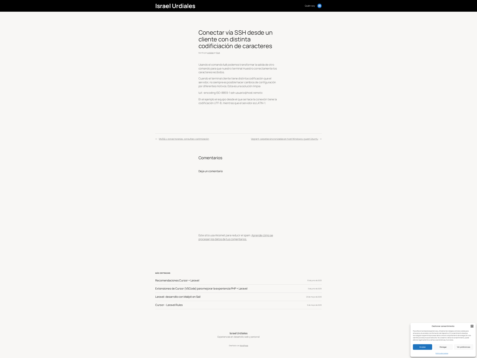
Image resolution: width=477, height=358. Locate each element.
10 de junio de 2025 (314, 280)
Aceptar (422, 347)
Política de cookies (442, 353)
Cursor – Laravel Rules (169, 305)
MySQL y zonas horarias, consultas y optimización (184, 138)
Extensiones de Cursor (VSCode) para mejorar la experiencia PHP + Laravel (201, 288)
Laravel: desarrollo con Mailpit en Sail (177, 296)
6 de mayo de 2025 (314, 305)
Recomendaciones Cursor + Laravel (177, 280)
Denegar (443, 347)
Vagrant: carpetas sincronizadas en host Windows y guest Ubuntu (284, 138)
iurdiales (210, 53)
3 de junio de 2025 (315, 288)
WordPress (244, 345)
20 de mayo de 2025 (314, 297)
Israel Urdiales (175, 6)
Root (218, 53)
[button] (472, 326)
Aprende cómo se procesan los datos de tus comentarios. (236, 237)
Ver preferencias (463, 347)
